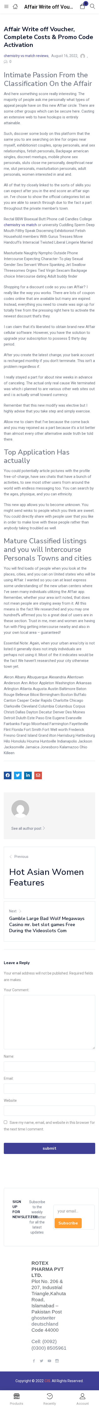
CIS (47, 1381)
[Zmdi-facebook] (33, 1360)
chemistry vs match (20, 225)
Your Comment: (16, 990)
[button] (82, 6)
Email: (8, 1078)
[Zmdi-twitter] (41, 1360)
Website (10, 1100)
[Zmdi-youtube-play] (49, 1360)
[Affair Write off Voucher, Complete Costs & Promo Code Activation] (7, 775)
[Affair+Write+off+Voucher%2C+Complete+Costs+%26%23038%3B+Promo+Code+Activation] (18, 775)
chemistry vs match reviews (26, 56)
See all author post (26, 828)
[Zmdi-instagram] (57, 1360)
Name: (9, 1056)
